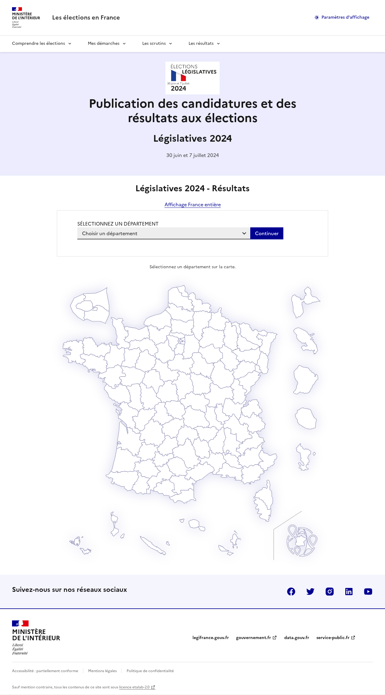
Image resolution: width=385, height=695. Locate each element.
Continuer (267, 233)
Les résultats (201, 43)
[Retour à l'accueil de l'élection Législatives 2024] (192, 92)
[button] (262, 509)
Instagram (329, 591)
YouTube (368, 591)
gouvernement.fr (253, 638)
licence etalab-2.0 (134, 687)
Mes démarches (103, 43)
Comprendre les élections (38, 43)
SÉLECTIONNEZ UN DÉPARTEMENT (118, 223)
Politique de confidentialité (150, 671)
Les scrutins (154, 43)
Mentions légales (102, 671)
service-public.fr (333, 638)
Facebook (291, 591)
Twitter (310, 591)
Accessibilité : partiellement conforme (45, 671)
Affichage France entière (193, 204)
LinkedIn (349, 591)
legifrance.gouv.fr (210, 638)
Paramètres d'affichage (345, 17)
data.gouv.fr (296, 638)
